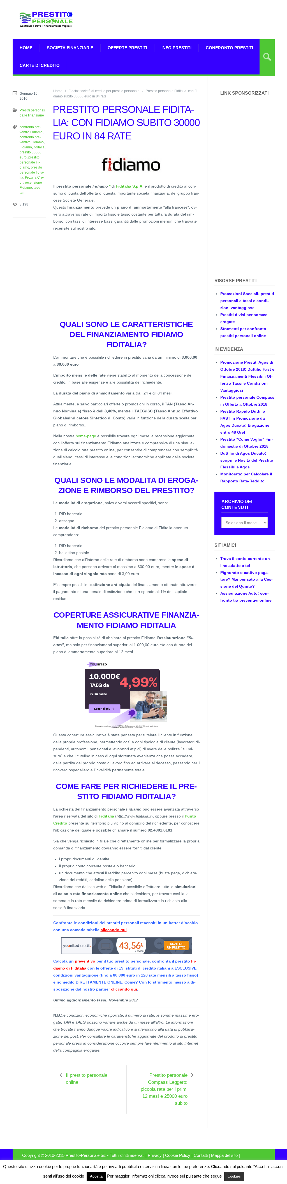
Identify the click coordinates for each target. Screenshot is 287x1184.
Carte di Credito (40, 65)
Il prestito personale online (86, 1079)
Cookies (234, 1176)
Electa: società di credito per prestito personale (104, 91)
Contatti (201, 1155)
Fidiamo (26, 147)
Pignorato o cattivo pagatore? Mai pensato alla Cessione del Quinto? (246, 579)
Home (26, 47)
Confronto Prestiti (229, 47)
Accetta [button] (96, 1176)
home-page (86, 436)
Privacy (155, 1155)
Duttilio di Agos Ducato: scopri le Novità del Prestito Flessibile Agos (246, 460)
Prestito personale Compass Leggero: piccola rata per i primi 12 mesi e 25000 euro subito (164, 1089)
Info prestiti (176, 47)
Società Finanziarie (70, 47)
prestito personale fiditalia (32, 172)
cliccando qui (114, 930)
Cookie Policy (177, 1155)
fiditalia (39, 147)
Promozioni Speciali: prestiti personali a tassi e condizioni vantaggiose (247, 300)
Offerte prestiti (127, 47)
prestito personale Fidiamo (30, 162)
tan (22, 193)
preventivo (85, 961)
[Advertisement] (209, 19)
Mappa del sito (224, 1155)
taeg (37, 188)
